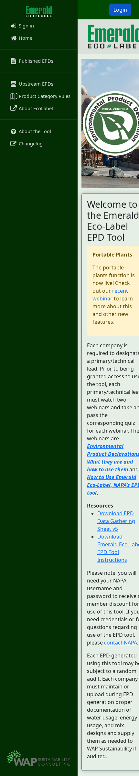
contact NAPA (120, 642)
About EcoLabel (35, 108)
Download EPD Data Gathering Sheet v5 (116, 521)
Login (120, 9)
